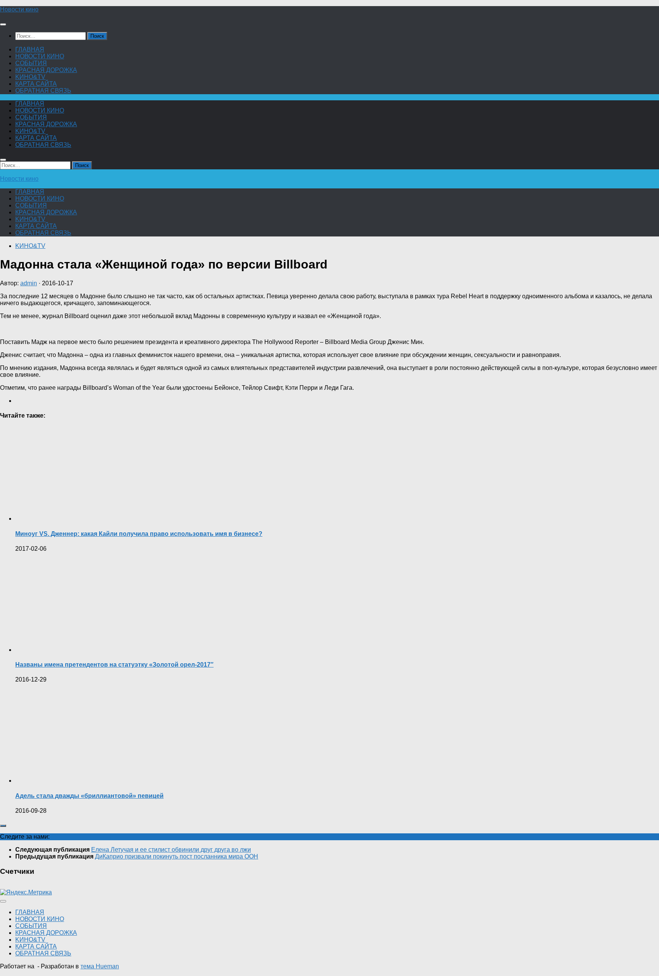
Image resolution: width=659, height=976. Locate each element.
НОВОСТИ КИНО (39, 56)
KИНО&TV (30, 77)
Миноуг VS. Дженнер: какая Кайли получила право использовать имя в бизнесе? (138, 534)
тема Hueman (99, 966)
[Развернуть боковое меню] (3, 826)
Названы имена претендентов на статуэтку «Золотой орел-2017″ (114, 664)
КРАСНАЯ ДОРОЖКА (46, 70)
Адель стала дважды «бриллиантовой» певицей (89, 796)
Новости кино (19, 9)
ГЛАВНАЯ (29, 49)
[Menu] (3, 24)
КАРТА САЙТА (36, 83)
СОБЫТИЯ (31, 63)
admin (28, 283)
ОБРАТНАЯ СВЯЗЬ (43, 90)
